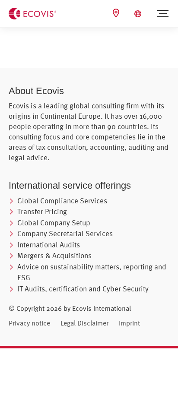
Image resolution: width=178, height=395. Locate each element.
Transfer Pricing (42, 211)
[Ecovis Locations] (117, 13)
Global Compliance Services (62, 200)
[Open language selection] (139, 14)
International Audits (48, 244)
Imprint (129, 323)
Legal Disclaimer (84, 323)
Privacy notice (29, 323)
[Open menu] (162, 14)
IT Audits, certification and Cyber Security (83, 288)
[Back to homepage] (32, 13)
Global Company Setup (53, 222)
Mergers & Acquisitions (54, 255)
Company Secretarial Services (65, 233)
